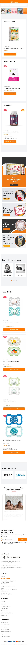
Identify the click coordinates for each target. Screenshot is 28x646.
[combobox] (14, 5)
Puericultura (6, 439)
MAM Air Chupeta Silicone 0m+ (9, 401)
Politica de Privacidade (6, 606)
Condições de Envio (5, 610)
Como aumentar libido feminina (10, 511)
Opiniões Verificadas (5, 629)
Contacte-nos (4, 615)
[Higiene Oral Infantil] (7, 268)
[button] (11, 280)
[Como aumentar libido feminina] (14, 502)
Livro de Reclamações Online (7, 613)
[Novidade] (14, 11)
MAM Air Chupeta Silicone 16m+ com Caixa (12, 440)
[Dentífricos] (20, 268)
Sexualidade (6, 130)
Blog (2, 634)
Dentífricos (20, 275)
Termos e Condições (8, 543)
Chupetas (5, 320)
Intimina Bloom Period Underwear (12, 88)
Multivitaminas (7, 46)
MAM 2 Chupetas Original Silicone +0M (11, 322)
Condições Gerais (4, 608)
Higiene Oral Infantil (7, 275)
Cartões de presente (5, 624)
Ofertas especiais (4, 622)
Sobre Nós (3, 601)
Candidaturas (4, 627)
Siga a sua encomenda (5, 636)
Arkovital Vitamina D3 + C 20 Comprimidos (14, 48)
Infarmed (5, 569)
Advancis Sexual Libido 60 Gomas (12, 132)
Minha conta (3, 604)
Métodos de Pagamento (6, 631)
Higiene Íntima (7, 86)
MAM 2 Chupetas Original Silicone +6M (11, 361)
